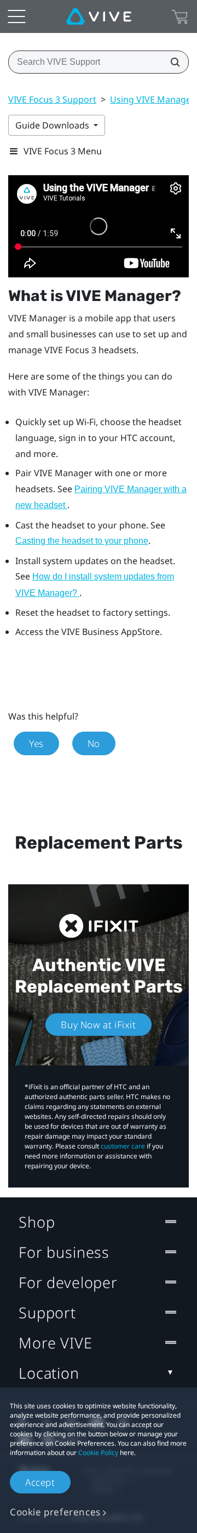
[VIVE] (98, 16)
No (94, 743)
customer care (123, 1146)
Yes (36, 743)
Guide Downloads (53, 125)
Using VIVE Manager (152, 99)
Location (49, 1373)
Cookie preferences (55, 1512)
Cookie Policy (98, 1452)
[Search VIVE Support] (172, 62)
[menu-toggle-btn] (16, 16)
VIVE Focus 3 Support (52, 99)
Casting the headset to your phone (81, 540)
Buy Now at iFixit (98, 1024)
